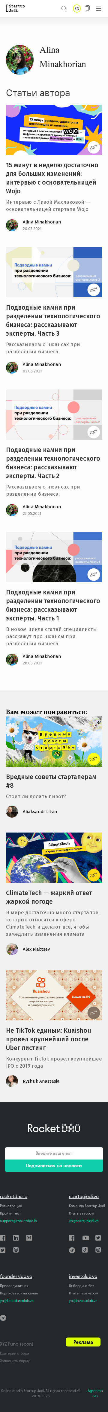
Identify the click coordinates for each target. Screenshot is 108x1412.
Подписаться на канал (19, 1293)
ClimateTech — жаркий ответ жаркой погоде (49, 897)
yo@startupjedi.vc (84, 1220)
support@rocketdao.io (18, 1220)
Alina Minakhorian (42, 222)
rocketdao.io (13, 1196)
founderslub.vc (16, 1276)
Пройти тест (10, 1213)
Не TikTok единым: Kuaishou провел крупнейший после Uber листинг (48, 1039)
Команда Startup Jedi (87, 1205)
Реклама (83, 1342)
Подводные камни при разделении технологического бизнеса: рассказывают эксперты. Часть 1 (53, 605)
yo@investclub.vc (83, 1300)
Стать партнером (83, 1293)
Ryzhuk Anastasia (41, 1081)
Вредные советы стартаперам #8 (51, 781)
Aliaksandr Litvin (40, 811)
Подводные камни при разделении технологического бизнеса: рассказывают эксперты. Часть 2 (53, 463)
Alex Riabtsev (36, 949)
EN (76, 8)
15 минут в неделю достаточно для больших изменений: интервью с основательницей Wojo (52, 178)
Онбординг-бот (81, 1285)
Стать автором (81, 1213)
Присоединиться (14, 1285)
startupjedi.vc (84, 1196)
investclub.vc (83, 1276)
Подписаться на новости (54, 1165)
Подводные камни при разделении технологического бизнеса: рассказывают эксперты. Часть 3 (53, 320)
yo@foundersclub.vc (17, 1300)
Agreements (95, 1393)
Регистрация (10, 1205)
